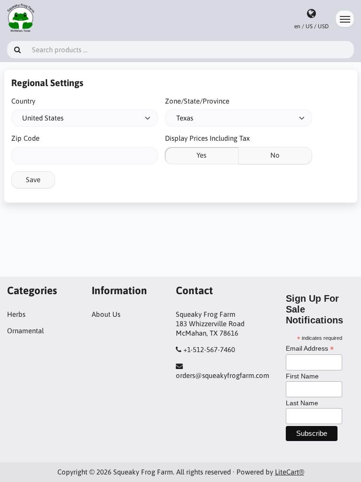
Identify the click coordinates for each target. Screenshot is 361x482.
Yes (201, 155)
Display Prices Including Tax (207, 138)
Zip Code (25, 138)
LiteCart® (289, 472)
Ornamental (25, 331)
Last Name (302, 403)
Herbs (16, 314)
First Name (302, 376)
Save (33, 180)
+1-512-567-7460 (209, 349)
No (275, 155)
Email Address (310, 348)
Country (23, 101)
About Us (106, 314)
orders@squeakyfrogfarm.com (222, 375)
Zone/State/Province (197, 101)
